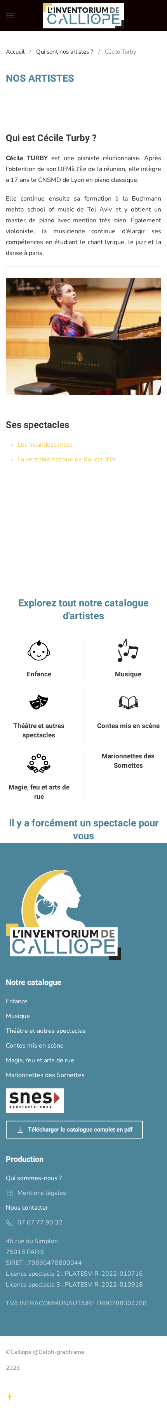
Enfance (39, 674)
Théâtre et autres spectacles (38, 730)
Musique (128, 674)
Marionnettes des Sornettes (128, 760)
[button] (10, 15)
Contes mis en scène (128, 726)
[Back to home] (83, 15)
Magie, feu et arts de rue (39, 792)
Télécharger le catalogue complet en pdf (80, 1129)
